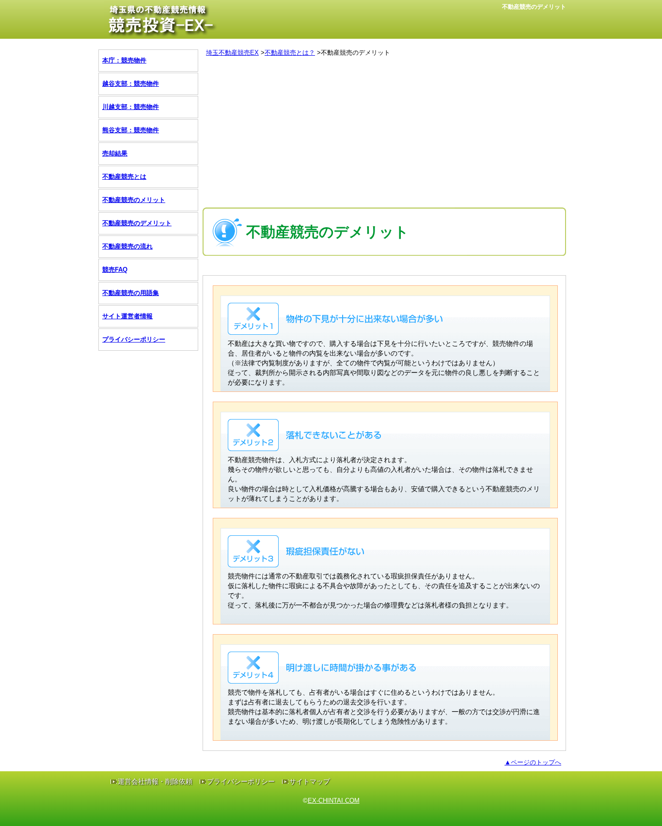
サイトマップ (309, 781)
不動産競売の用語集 (130, 292)
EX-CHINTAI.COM (334, 800)
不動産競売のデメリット (137, 223)
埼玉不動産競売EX (232, 52)
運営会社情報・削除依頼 (155, 781)
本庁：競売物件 (124, 60)
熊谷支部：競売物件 (130, 130)
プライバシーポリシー (133, 339)
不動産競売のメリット (133, 199)
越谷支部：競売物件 (130, 83)
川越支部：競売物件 (130, 106)
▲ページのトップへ (532, 762)
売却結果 (114, 153)
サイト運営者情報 (127, 316)
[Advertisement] (384, 135)
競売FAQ (114, 269)
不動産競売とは (124, 176)
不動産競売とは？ (290, 52)
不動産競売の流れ (127, 246)
